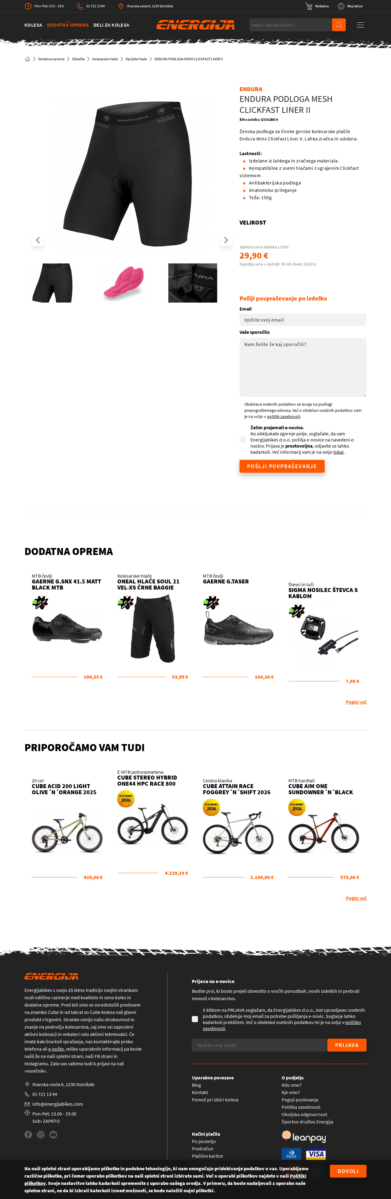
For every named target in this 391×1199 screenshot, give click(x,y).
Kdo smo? (292, 1085)
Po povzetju (204, 1141)
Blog (196, 1085)
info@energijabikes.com (57, 1104)
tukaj (338, 452)
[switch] (317, 6)
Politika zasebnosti (301, 1107)
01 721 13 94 (95, 6)
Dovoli (348, 1171)
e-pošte (56, 1049)
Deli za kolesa (111, 25)
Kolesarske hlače (105, 59)
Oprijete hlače (136, 59)
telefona (33, 1049)
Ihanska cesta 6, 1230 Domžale (150, 6)
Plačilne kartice (207, 1156)
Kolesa (33, 25)
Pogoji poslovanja (300, 1100)
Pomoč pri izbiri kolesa (215, 1100)
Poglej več (356, 702)
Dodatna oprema (68, 25)
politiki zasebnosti (283, 416)
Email (245, 309)
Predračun (203, 1148)
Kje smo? (291, 1092)
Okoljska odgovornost (304, 1114)
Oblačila (78, 59)
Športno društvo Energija (307, 1122)
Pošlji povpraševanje (282, 466)
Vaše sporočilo (254, 332)
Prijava (347, 1044)
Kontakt (200, 1092)
